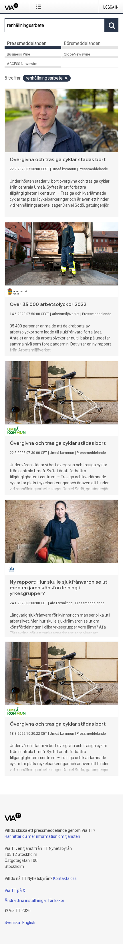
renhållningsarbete (44, 78)
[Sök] (111, 25)
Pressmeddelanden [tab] (26, 43)
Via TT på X (15, 890)
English (28, 922)
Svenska (12, 922)
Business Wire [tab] (18, 54)
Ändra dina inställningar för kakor (34, 900)
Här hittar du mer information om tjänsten (42, 836)
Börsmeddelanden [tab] (82, 43)
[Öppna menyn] (39, 6)
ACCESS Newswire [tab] (22, 64)
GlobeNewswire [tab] (77, 54)
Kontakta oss (65, 878)
